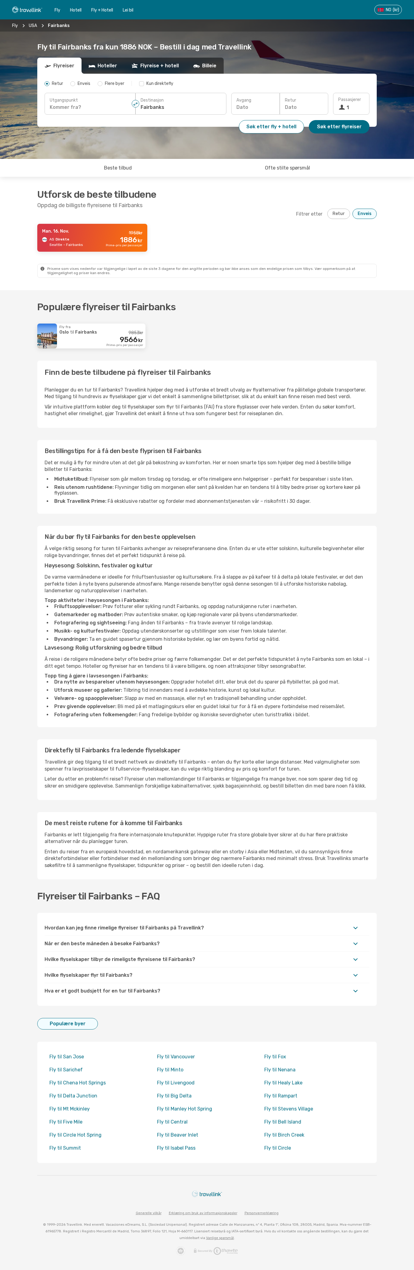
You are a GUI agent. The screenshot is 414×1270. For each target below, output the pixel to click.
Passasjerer (349, 99)
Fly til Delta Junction (73, 1096)
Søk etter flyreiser (339, 126)
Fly (57, 10)
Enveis (365, 213)
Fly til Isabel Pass (176, 1148)
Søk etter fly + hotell (271, 126)
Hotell (76, 10)
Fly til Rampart (280, 1096)
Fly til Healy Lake (283, 1083)
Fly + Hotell (102, 10)
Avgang (243, 100)
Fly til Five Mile (65, 1122)
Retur (290, 100)
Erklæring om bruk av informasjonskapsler (203, 1213)
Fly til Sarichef (66, 1070)
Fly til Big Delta (174, 1096)
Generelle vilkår (149, 1213)
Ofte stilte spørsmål (287, 168)
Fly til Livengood (176, 1083)
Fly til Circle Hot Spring (75, 1135)
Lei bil (128, 10)
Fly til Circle (277, 1148)
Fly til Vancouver (176, 1057)
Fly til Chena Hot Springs (77, 1083)
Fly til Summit (65, 1148)
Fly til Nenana (279, 1070)
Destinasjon (152, 100)
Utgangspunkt (64, 100)
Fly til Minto (170, 1070)
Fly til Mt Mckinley (69, 1109)
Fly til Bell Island (282, 1122)
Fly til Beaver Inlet (177, 1135)
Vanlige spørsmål (220, 1238)
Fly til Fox (275, 1057)
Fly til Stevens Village (288, 1109)
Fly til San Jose (66, 1057)
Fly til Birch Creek (284, 1135)
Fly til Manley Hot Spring (184, 1109)
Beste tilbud (118, 168)
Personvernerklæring (262, 1213)
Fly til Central (172, 1122)
